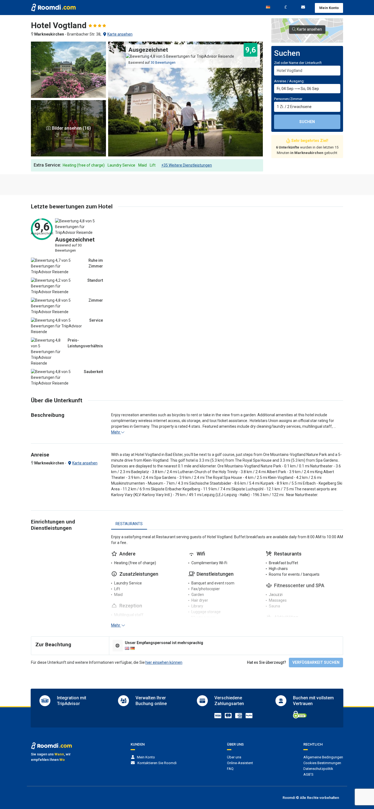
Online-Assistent (240, 763)
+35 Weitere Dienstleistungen (186, 165)
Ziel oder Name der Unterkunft (298, 63)
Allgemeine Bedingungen (323, 757)
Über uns (234, 757)
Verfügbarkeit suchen (316, 662)
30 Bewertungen (163, 63)
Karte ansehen (120, 34)
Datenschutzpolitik (318, 769)
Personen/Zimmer (288, 99)
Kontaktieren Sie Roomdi (157, 763)
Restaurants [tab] (129, 524)
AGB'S (308, 774)
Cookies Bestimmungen (322, 763)
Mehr (116, 432)
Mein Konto (329, 8)
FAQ (230, 769)
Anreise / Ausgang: (289, 81)
